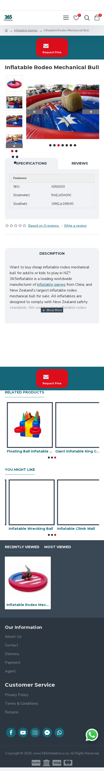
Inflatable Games (25, 30)
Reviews (80, 163)
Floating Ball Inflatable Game (28, 451)
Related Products (24, 392)
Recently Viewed (22, 547)
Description (52, 253)
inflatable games (51, 284)
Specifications (31, 163)
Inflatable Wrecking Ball (27, 528)
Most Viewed (57, 547)
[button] (34, 111)
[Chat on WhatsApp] (92, 735)
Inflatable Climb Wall (72, 528)
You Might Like (20, 470)
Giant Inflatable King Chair (76, 451)
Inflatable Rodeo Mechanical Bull (28, 605)
